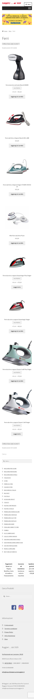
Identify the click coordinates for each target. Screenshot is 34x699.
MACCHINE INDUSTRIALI (10, 475)
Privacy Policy (8, 632)
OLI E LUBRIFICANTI (9, 533)
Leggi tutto (17, 287)
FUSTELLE (7, 496)
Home (5, 31)
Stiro (10, 31)
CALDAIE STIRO (8, 487)
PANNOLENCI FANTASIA (10, 515)
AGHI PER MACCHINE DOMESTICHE (13, 542)
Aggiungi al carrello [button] (17, 96)
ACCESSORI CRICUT (9, 499)
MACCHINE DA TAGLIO (10, 490)
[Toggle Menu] (29, 8)
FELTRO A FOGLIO (9, 508)
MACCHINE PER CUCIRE (10, 468)
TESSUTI (6, 502)
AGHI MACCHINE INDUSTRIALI (12, 539)
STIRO (6, 481)
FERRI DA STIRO (8, 484)
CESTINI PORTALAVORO (10, 546)
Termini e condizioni (10, 629)
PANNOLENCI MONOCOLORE (11, 512)
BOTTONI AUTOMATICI (10, 552)
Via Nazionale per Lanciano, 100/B (12, 654)
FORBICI (6, 530)
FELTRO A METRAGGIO (10, 505)
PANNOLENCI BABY (9, 524)
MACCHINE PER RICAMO (10, 471)
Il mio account (8, 625)
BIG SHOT (7, 493)
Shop (6, 639)
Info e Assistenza (9, 636)
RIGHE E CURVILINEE (9, 549)
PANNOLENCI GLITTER (10, 518)
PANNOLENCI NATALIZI (10, 521)
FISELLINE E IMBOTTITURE (11, 527)
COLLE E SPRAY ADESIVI (10, 536)
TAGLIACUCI (7, 478)
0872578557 (8, 663)
